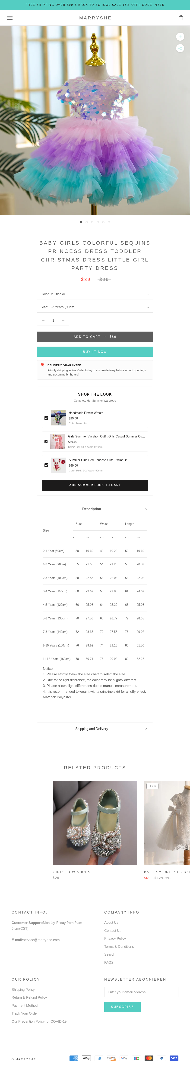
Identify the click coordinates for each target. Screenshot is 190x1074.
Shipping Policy (23, 989)
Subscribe (122, 1007)
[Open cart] (181, 18)
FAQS (109, 962)
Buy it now (95, 352)
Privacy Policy (115, 938)
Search (109, 954)
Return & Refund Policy (29, 997)
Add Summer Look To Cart (95, 485)
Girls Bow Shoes (72, 872)
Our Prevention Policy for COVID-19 (39, 1021)
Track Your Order (25, 1013)
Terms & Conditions (119, 946)
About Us (111, 922)
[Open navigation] (10, 18)
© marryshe (24, 1059)
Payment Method (25, 1005)
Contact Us (112, 930)
